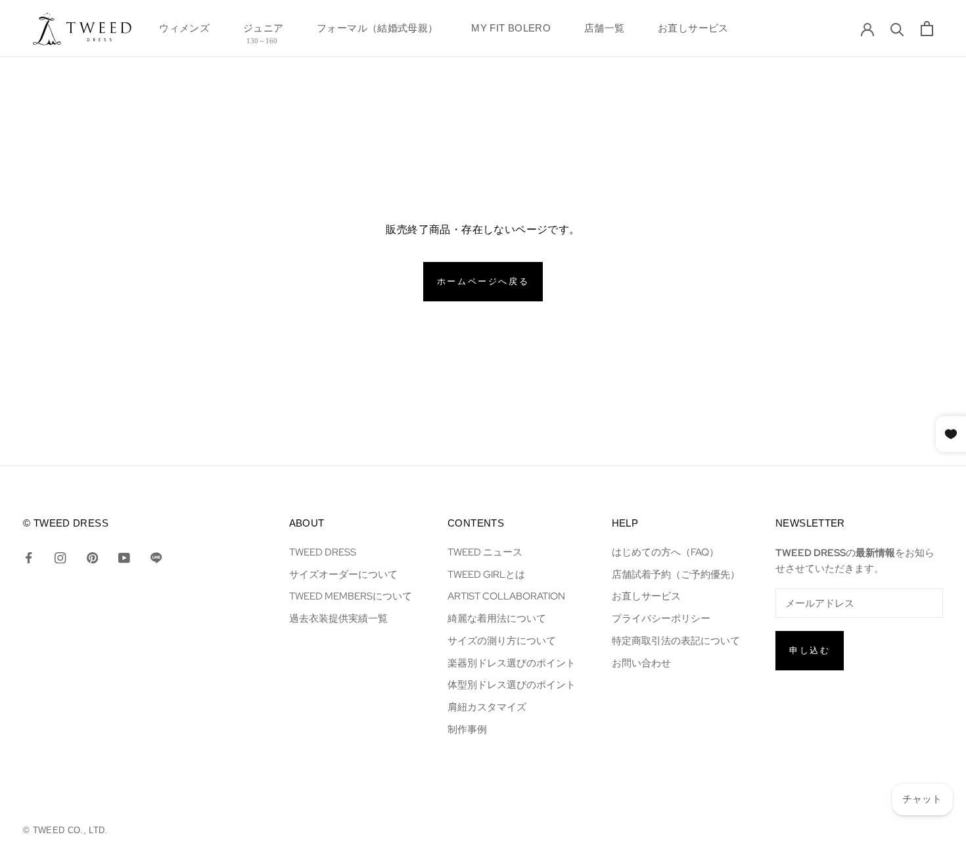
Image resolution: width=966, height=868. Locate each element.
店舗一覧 (604, 31)
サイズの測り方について (502, 640)
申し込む (809, 650)
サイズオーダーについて (343, 574)
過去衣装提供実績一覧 (338, 618)
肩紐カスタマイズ (487, 707)
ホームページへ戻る (483, 281)
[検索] (897, 28)
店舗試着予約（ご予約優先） (676, 574)
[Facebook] (28, 557)
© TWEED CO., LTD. (65, 830)
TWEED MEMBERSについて (350, 596)
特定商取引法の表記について (676, 640)
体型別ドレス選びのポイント (512, 684)
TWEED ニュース (485, 552)
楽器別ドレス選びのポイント (512, 663)
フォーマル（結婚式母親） (377, 31)
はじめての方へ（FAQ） (665, 552)
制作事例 (467, 729)
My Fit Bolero (511, 31)
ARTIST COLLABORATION (506, 596)
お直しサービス (693, 31)
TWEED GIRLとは (486, 574)
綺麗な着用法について (497, 618)
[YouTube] (123, 557)
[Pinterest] (92, 557)
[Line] (156, 557)
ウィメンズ (184, 31)
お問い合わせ (641, 663)
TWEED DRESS (322, 552)
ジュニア (263, 31)
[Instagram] (60, 557)
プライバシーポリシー (661, 618)
